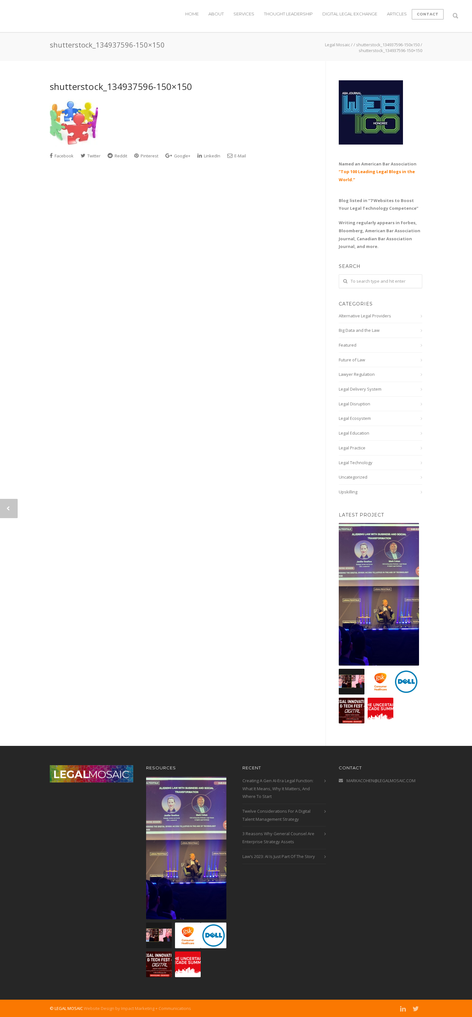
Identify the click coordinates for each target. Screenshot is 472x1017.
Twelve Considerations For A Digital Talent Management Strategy (276, 815)
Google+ (181, 156)
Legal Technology (355, 462)
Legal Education (354, 433)
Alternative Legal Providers (365, 316)
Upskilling (348, 492)
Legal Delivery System (360, 389)
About (216, 13)
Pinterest (149, 156)
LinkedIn (211, 156)
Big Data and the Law (359, 330)
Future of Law (352, 360)
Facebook (64, 156)
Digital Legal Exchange (349, 13)
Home (192, 13)
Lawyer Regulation (357, 374)
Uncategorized (353, 477)
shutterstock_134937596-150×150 (121, 86)
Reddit (120, 156)
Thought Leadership (288, 13)
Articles (397, 13)
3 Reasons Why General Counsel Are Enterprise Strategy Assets (278, 838)
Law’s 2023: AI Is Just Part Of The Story (278, 856)
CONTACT (428, 14)
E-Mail (239, 156)
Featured (347, 345)
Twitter (93, 156)
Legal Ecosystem (355, 418)
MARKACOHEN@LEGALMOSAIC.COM (380, 780)
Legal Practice (352, 448)
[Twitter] (415, 1008)
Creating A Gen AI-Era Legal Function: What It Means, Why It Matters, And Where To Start (277, 788)
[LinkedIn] (403, 1008)
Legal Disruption (354, 404)
